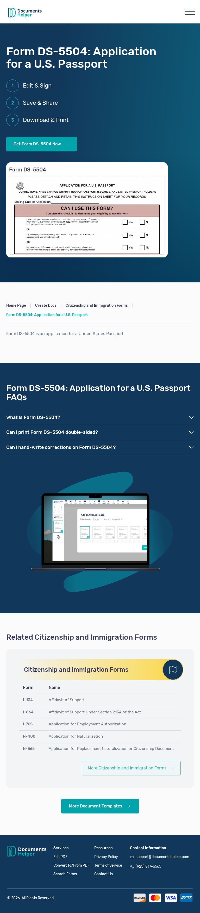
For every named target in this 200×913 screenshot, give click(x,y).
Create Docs (46, 306)
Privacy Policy (106, 857)
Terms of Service (108, 865)
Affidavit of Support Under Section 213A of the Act (95, 712)
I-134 (28, 700)
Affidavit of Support (67, 700)
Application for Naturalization (76, 736)
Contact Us (103, 874)
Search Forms (65, 874)
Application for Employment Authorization (87, 724)
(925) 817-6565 (148, 866)
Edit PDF (60, 857)
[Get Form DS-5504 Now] (87, 215)
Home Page (16, 306)
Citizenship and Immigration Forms (97, 306)
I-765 (28, 724)
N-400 (29, 736)
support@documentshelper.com (162, 857)
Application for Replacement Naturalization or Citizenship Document (111, 748)
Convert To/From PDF (71, 865)
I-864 (28, 712)
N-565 (29, 748)
